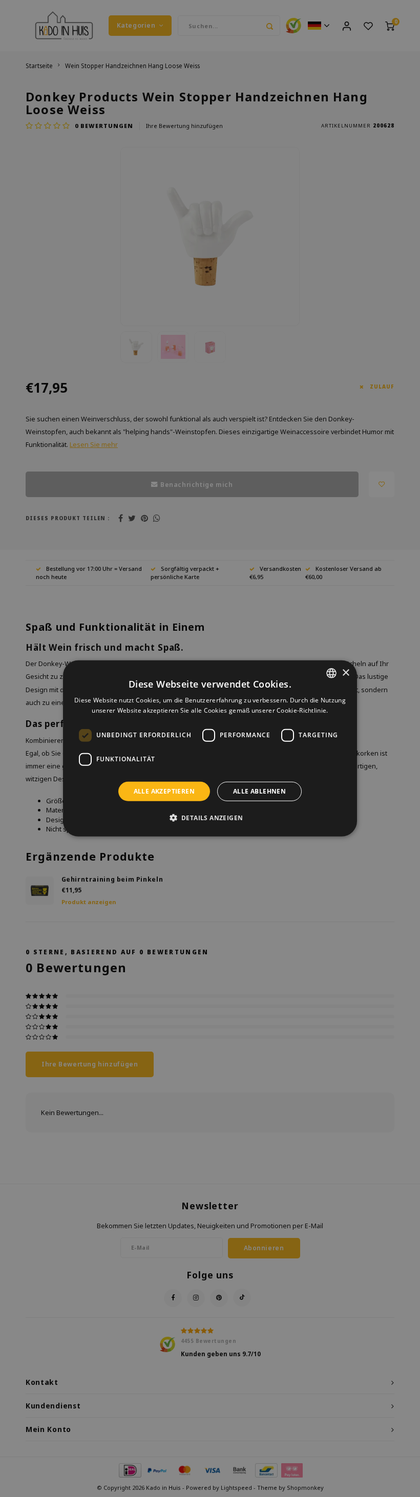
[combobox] (331, 673)
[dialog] (210, 748)
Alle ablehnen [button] (259, 791)
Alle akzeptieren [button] (164, 791)
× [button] (345, 672)
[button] (210, 817)
